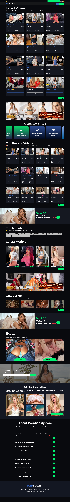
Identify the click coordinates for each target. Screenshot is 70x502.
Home (33, 3)
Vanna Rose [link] (9, 26)
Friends (42, 489)
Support (22, 489)
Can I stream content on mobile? (22, 455)
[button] (66, 257)
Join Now (62, 3)
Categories (47, 3)
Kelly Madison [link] (29, 90)
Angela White (36, 233)
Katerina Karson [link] (54, 177)
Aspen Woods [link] (29, 26)
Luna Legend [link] (48, 26)
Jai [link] (27, 47)
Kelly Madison (29, 233)
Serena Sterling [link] (9, 47)
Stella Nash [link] (9, 69)
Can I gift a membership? (21, 472)
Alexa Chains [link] (39, 158)
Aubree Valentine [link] (40, 197)
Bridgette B (21, 236)
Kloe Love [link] (48, 90)
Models (42, 3)
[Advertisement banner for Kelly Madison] (35, 110)
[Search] (54, 4)
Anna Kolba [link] (48, 47)
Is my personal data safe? (21, 450)
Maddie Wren (58, 233)
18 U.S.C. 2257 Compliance (30, 491)
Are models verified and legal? (22, 463)
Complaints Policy (37, 489)
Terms (26, 489)
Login (57, 3)
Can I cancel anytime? (20, 438)
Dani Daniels (27, 236)
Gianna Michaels (51, 233)
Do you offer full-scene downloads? (23, 459)
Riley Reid (8, 236)
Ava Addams (15, 233)
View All (61, 98)
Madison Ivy (43, 233)
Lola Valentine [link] (53, 197)
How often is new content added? (23, 467)
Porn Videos (37, 3)
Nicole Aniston (22, 233)
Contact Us (47, 489)
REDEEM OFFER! (53, 1)
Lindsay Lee (14, 236)
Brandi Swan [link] (9, 90)
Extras (51, 3)
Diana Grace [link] (48, 69)
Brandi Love (9, 233)
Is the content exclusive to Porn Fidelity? (24, 442)
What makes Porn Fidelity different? (23, 476)
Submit (33, 374)
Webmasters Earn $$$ (40, 491)
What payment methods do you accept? (24, 446)
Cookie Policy (30, 489)
